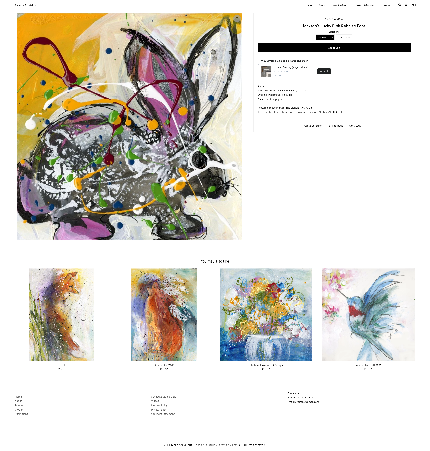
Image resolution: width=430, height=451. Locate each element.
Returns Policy (159, 405)
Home (309, 5)
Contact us (355, 125)
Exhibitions (21, 413)
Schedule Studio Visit (163, 396)
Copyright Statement (163, 413)
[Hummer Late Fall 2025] (368, 315)
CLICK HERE (337, 112)
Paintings (20, 405)
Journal (322, 5)
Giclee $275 (344, 37)
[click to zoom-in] (237, 18)
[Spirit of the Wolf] (164, 315)
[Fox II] (62, 315)
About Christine (339, 5)
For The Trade (335, 125)
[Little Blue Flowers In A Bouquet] (266, 315)
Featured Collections (365, 5)
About (18, 400)
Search (387, 5)
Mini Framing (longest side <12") (294, 67)
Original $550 (325, 37)
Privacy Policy (158, 409)
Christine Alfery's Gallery (25, 5)
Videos (155, 400)
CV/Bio (19, 409)
